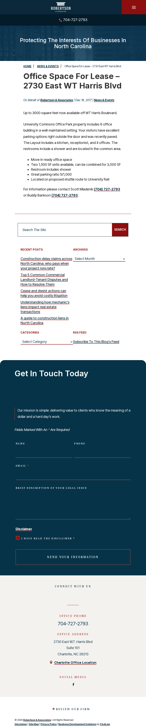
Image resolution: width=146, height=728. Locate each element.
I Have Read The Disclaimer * (48, 538)
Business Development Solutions (77, 724)
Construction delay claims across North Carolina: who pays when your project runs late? (46, 263)
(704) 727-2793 (107, 189)
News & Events (104, 100)
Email (22, 465)
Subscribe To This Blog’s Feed (96, 342)
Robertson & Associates (56, 100)
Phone (79, 443)
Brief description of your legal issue (51, 487)
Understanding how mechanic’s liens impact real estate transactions (45, 307)
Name (20, 443)
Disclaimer (24, 529)
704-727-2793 (75, 19)
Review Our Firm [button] (73, 709)
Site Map (34, 724)
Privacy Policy (48, 724)
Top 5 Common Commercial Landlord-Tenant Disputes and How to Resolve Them (44, 279)
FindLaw (105, 724)
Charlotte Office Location (75, 662)
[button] (134, 7)
